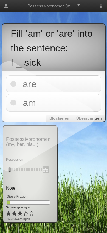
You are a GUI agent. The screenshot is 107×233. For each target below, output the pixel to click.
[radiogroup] (20, 213)
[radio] (8, 213)
